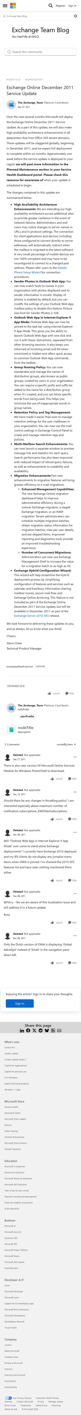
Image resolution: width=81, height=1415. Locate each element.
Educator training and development (21, 1196)
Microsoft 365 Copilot (14, 1262)
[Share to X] (34, 1030)
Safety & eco (41, 1405)
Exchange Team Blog (17, 16)
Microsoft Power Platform (16, 1250)
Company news (11, 1357)
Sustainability (11, 1387)
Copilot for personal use (15, 1071)
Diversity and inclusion (15, 1375)
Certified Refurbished (14, 1137)
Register (60, 5)
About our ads (11, 1409)
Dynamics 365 (11, 1238)
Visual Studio (11, 1327)
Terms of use (10, 1405)
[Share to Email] (59, 1030)
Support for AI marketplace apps (19, 1303)
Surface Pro (10, 1047)
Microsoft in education (15, 1166)
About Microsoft (12, 1350)
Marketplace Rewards (14, 1321)
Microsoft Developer (14, 1291)
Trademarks (25, 1405)
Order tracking (11, 1131)
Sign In (72, 5)
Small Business (11, 1268)
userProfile (27, 716)
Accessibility (10, 1381)
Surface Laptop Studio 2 (15, 1059)
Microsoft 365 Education (16, 1184)
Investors (9, 1369)
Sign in (19, 1003)
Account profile (11, 1106)
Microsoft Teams (12, 1256)
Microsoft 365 (11, 1244)
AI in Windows (11, 1077)
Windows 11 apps (13, 1089)
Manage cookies (55, 1401)
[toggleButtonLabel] (75, 16)
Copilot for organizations (16, 1065)
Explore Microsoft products (17, 1083)
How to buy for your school (17, 1190)
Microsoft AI (10, 1225)
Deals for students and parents (19, 1202)
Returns (8, 1125)
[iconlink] (11, 729)
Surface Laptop (11, 1053)
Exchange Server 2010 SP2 (31, 616)
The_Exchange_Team (30, 102)
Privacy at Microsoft (14, 1363)
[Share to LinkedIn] (22, 1030)
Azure (7, 1285)
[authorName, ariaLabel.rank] (11, 104)
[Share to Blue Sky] (47, 1030)
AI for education (12, 1208)
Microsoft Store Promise (16, 1143)
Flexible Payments (13, 1149)
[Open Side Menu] (5, 5)
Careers (8, 1344)
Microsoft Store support (15, 1119)
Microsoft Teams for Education (18, 1178)
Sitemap (8, 1401)
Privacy (40, 1401)
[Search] (50, 5)
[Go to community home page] (13, 5)
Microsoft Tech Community (17, 1309)
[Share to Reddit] (41, 1030)
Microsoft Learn (12, 1297)
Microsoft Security (13, 1232)
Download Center (13, 1113)
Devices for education (14, 1172)
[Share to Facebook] (28, 1030)
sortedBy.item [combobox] (65, 744)
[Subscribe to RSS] (53, 1030)
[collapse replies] (40, 752)
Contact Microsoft (25, 1401)
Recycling (56, 1405)
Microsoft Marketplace (15, 1315)
